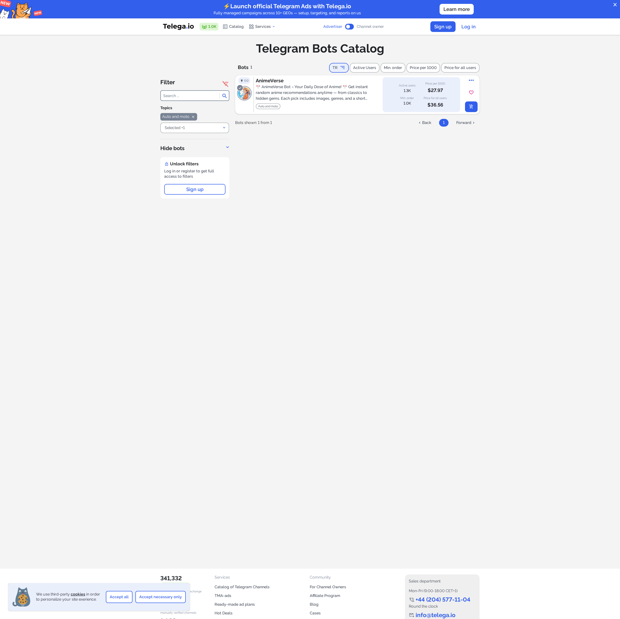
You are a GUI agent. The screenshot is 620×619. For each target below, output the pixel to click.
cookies (78, 594)
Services (263, 26)
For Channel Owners (328, 587)
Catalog (236, 26)
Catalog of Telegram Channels (242, 587)
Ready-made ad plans (235, 604)
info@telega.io (436, 615)
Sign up (443, 27)
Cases (315, 613)
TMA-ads (223, 595)
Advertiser (332, 27)
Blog (314, 604)
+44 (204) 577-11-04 (443, 599)
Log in (468, 27)
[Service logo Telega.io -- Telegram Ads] (178, 26)
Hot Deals (223, 613)
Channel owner (370, 27)
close (615, 5)
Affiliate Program (325, 595)
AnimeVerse (270, 81)
